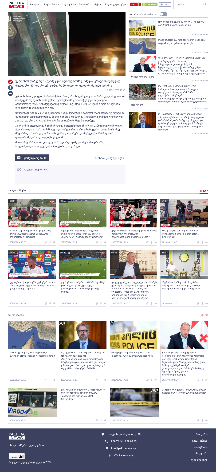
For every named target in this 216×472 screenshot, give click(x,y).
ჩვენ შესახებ (199, 460)
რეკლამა (202, 453)
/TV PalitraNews (123, 455)
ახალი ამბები (51, 4)
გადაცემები (69, 4)
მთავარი (35, 4)
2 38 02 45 (131, 441)
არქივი (98, 4)
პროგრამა (84, 4)
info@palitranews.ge (123, 448)
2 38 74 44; (117, 441)
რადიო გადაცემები (116, 4)
